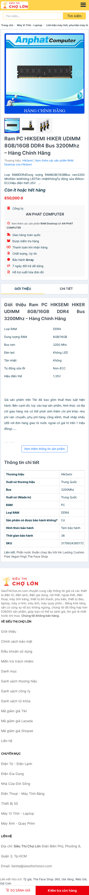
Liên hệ (6, 741)
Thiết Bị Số (9, 803)
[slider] (12, 125)
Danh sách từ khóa (15, 701)
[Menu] (83, 5)
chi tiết (66, 289)
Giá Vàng (68, 879)
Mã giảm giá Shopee (17, 731)
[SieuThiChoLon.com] (20, 5)
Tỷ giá (27, 879)
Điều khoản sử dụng (16, 651)
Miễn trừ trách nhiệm (17, 661)
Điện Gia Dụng (12, 774)
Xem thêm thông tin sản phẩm (44, 449)
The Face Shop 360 (46, 879)
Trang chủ (7, 25)
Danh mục (9, 671)
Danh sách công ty (15, 691)
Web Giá (81, 879)
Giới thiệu (22, 289)
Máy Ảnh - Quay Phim (18, 823)
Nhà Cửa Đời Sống (15, 784)
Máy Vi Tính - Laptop (29, 25)
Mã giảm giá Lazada (17, 721)
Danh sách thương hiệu (19, 681)
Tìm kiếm (74, 16)
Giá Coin (5, 883)
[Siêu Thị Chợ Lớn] (21, 581)
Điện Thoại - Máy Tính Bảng (22, 793)
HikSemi (27, 160)
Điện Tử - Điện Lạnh (16, 764)
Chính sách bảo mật (16, 641)
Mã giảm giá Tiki (14, 711)
